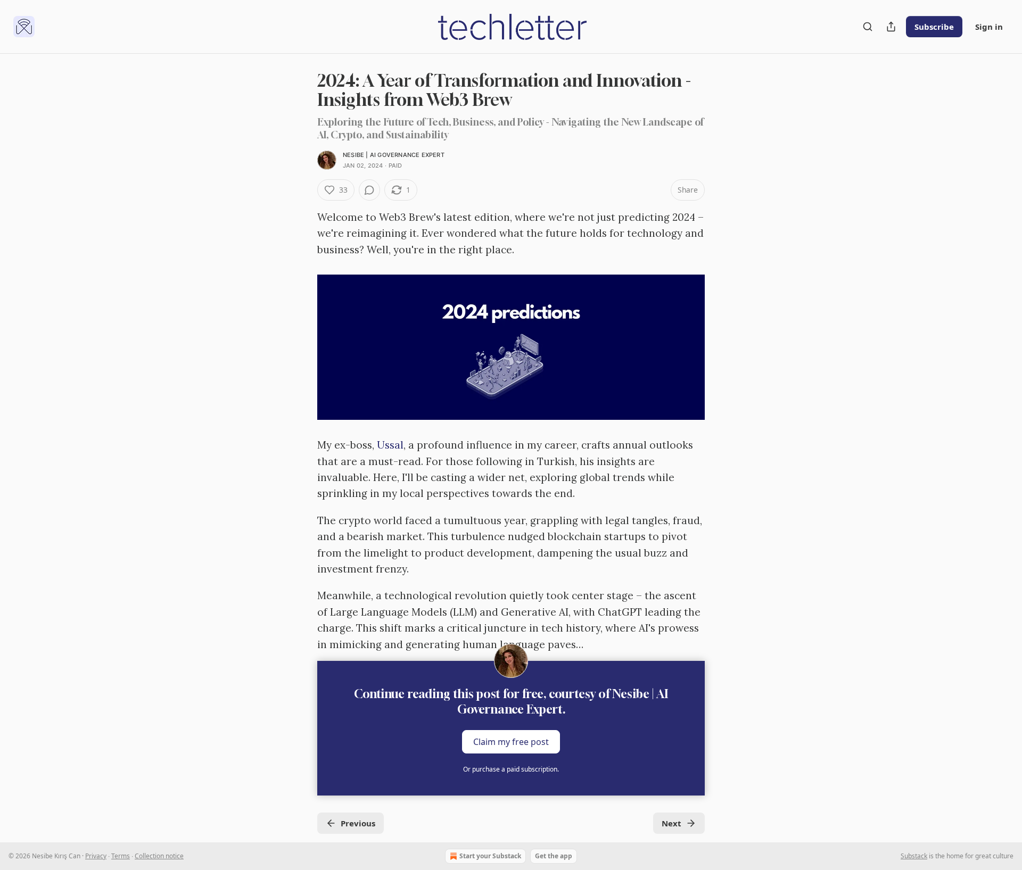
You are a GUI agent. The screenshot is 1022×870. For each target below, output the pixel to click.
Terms (120, 855)
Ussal (390, 444)
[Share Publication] (891, 26)
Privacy (95, 855)
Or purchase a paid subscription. (511, 769)
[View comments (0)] (369, 190)
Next (671, 823)
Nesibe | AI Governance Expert (393, 155)
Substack (914, 855)
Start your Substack (490, 855)
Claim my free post (511, 742)
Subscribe (934, 26)
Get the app (553, 855)
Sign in (989, 26)
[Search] (867, 26)
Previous (358, 823)
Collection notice (159, 855)
